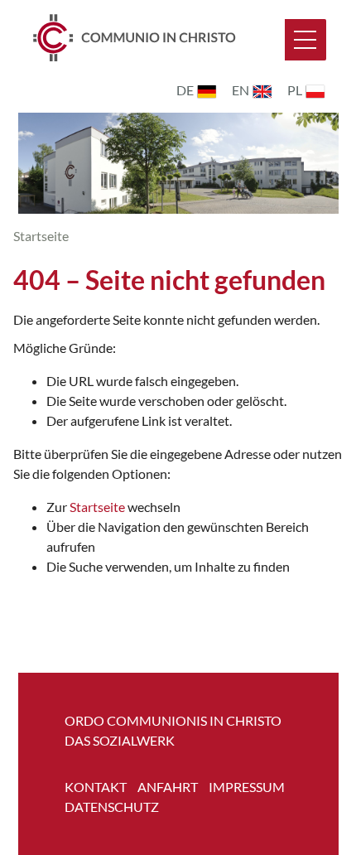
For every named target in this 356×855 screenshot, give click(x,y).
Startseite (97, 506)
